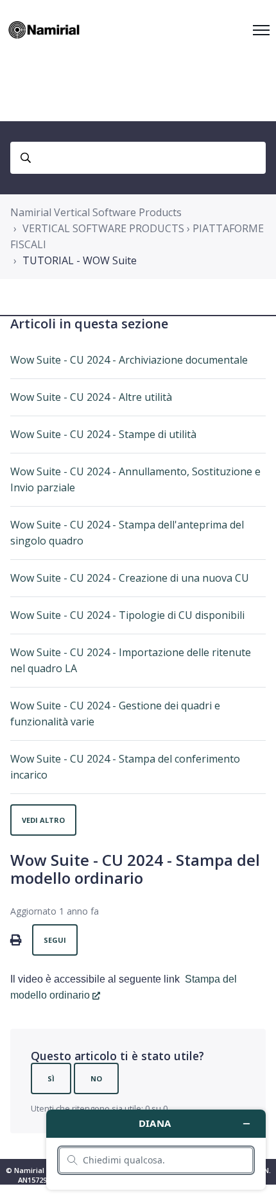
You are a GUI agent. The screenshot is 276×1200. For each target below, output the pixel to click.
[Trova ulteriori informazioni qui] (156, 1149)
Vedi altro (43, 820)
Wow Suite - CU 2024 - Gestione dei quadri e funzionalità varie (115, 713)
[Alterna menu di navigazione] (261, 30)
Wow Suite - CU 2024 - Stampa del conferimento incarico (125, 767)
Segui (55, 940)
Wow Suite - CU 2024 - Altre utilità (91, 397)
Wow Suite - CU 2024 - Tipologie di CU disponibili (127, 615)
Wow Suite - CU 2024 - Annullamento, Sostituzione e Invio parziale (135, 479)
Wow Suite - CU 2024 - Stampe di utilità (103, 434)
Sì (51, 1078)
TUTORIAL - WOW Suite (79, 260)
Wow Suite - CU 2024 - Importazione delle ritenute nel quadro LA (130, 660)
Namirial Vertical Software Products (96, 212)
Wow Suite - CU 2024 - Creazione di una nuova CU (129, 578)
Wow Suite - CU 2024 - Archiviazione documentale (129, 360)
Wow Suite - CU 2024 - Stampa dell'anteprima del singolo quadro (127, 533)
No (96, 1078)
